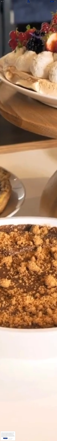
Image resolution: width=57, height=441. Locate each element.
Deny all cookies (10, 438)
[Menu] (1, 1)
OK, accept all (5, 438)
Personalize (5, 439)
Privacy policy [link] (10, 439)
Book (52, 1)
